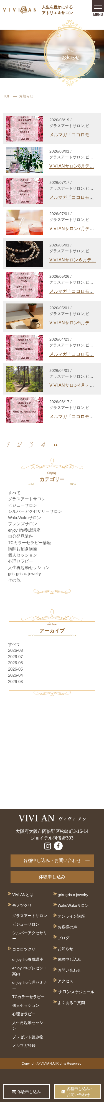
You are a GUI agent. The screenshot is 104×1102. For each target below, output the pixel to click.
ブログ (63, 938)
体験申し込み (52, 876)
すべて (14, 492)
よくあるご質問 (71, 1002)
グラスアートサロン (26, 498)
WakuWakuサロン (24, 517)
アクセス (65, 981)
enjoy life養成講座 (24, 530)
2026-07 (15, 656)
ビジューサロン (22, 505)
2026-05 (15, 669)
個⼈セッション (25, 1005)
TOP (7, 96)
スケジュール (82, 992)
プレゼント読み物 (27, 1037)
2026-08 (15, 650)
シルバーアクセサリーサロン (35, 511)
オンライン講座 (71, 916)
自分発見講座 (20, 536)
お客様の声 (67, 927)
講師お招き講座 (22, 548)
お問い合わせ (69, 970)
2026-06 (15, 662)
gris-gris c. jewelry (24, 573)
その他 (14, 580)
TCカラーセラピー (28, 997)
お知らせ (65, 948)
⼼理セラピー (23, 1014)
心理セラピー (20, 561)
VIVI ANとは (22, 894)
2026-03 (15, 681)
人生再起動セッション (29, 567)
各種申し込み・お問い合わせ (52, 860)
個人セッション (22, 555)
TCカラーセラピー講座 (29, 542)
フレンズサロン (22, 523)
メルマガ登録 (23, 1045)
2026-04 (15, 675)
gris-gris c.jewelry (73, 894)
